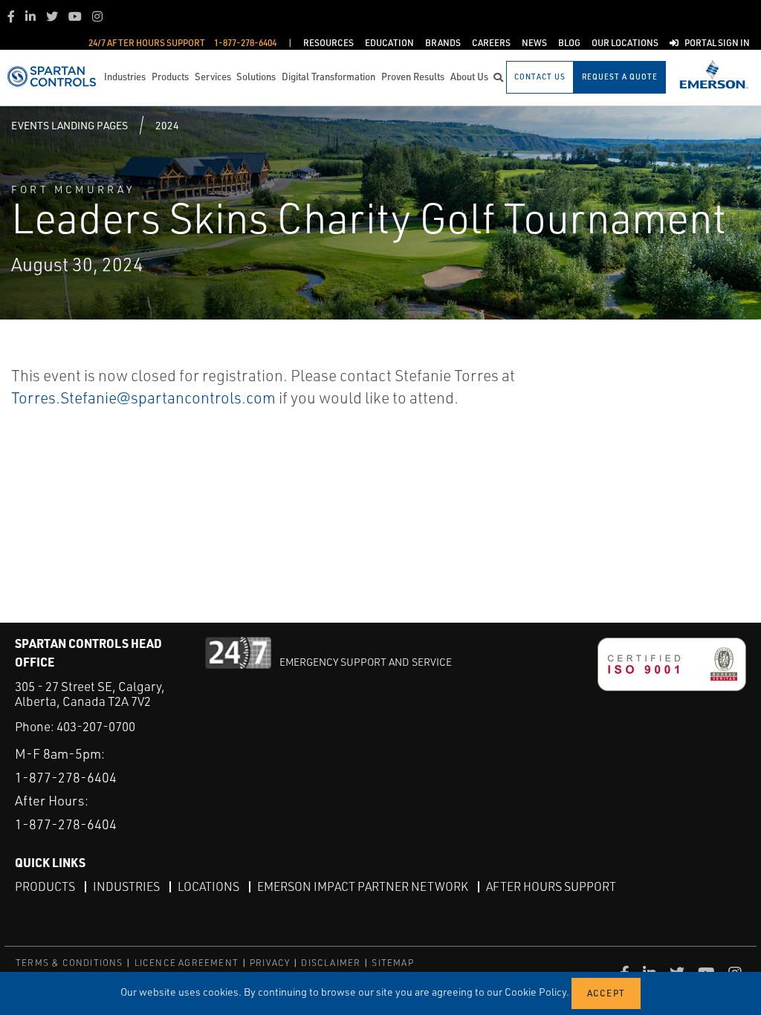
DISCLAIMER (330, 962)
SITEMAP (392, 962)
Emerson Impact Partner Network (362, 886)
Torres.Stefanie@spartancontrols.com (143, 397)
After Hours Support (551, 886)
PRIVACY (270, 962)
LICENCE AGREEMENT (187, 962)
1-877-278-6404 (66, 777)
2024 (167, 125)
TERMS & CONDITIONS (69, 962)
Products (45, 886)
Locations (208, 886)
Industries (126, 886)
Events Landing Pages (69, 125)
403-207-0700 (95, 726)
